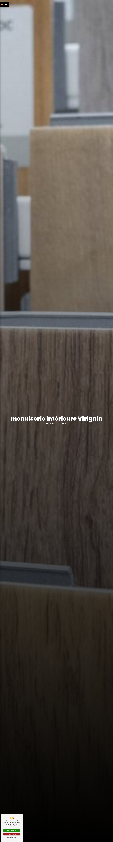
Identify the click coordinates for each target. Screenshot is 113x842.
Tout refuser (12, 834)
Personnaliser (11, 837)
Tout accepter (11, 831)
